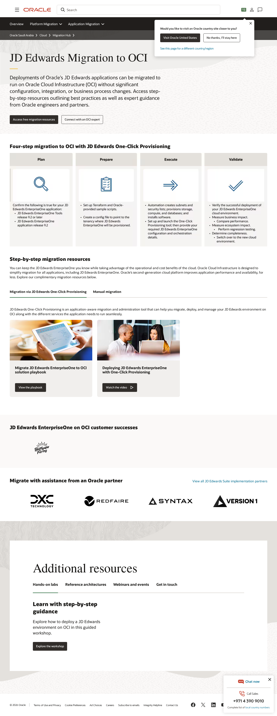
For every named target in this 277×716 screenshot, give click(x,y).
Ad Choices (96, 705)
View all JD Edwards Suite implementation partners (229, 481)
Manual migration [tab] (107, 291)
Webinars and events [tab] (131, 584)
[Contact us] (260, 9)
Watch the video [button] (116, 387)
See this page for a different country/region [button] (187, 48)
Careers (110, 705)
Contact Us (172, 705)
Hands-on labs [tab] (45, 584)
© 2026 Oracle (18, 704)
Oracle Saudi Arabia (22, 35)
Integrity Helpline (153, 705)
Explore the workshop (50, 646)
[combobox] (138, 10)
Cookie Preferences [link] (75, 705)
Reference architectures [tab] (85, 584)
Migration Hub (62, 35)
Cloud (43, 35)
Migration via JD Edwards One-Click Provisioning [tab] (48, 291)
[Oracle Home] (37, 9)
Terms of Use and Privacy (47, 705)
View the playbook (30, 387)
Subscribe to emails (129, 705)
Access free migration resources (34, 119)
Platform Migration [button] (44, 24)
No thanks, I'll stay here (222, 38)
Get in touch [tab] (166, 584)
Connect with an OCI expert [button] (82, 119)
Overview (17, 24)
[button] (17, 9)
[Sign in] (251, 9)
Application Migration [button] (84, 24)
